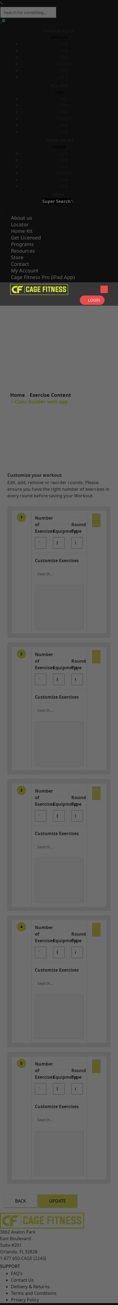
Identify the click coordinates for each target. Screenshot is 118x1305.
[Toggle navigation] (104, 289)
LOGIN (94, 300)
